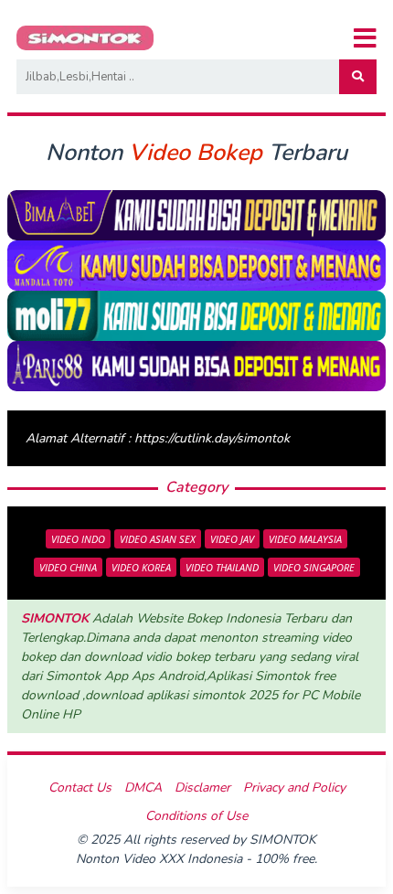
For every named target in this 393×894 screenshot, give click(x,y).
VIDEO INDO (78, 539)
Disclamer (202, 787)
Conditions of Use (196, 816)
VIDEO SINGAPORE (314, 567)
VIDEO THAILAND (222, 567)
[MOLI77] (196, 315)
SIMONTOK (55, 618)
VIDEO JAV (232, 539)
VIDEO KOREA (141, 567)
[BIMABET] (196, 214)
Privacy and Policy (294, 787)
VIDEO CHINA (68, 567)
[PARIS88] (196, 365)
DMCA (143, 787)
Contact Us (80, 787)
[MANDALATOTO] (196, 264)
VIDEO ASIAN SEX (158, 539)
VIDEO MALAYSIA (305, 539)
